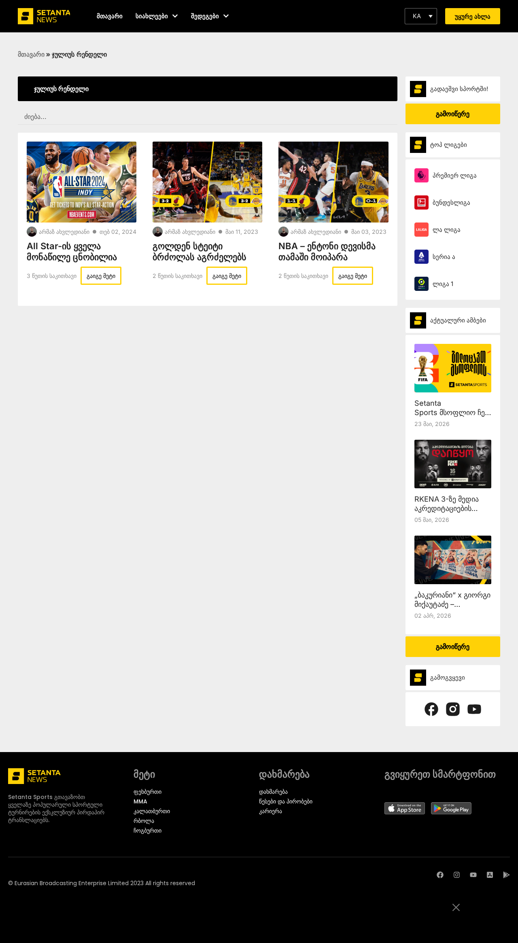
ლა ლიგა (447, 229)
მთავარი (31, 54)
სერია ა (444, 257)
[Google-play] (506, 874)
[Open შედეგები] (226, 16)
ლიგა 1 (443, 284)
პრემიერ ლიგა (455, 175)
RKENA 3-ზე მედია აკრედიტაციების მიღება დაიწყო (446, 508)
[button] (421, 16)
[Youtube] (473, 874)
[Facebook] (440, 874)
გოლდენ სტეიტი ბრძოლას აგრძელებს (199, 251)
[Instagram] (456, 874)
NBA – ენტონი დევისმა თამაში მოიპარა (327, 251)
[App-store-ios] (489, 874)
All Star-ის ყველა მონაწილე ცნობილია (72, 251)
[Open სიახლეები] (175, 16)
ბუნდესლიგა (451, 202)
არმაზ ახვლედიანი (64, 231)
